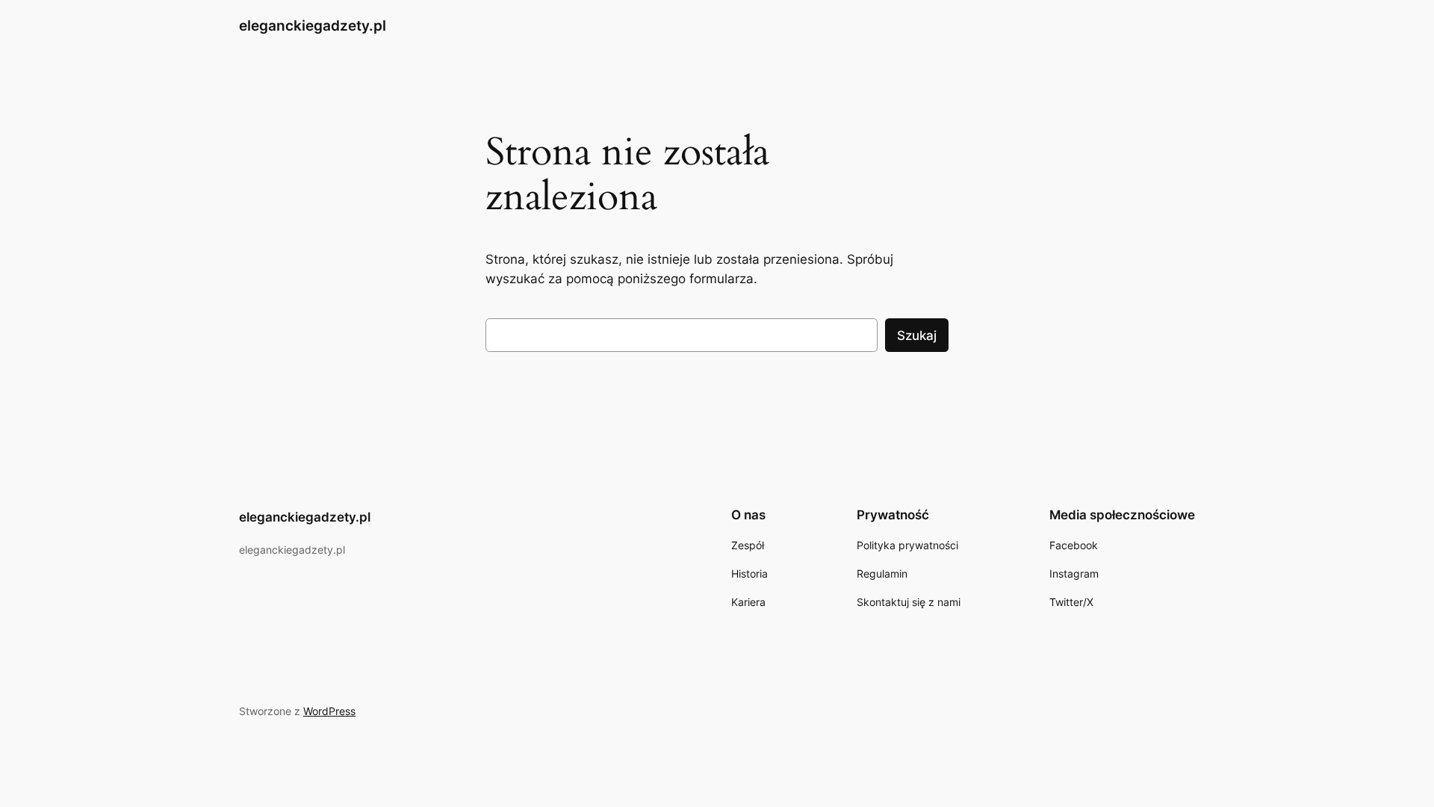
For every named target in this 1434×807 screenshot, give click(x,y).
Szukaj (917, 335)
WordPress (329, 711)
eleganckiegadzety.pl (312, 25)
